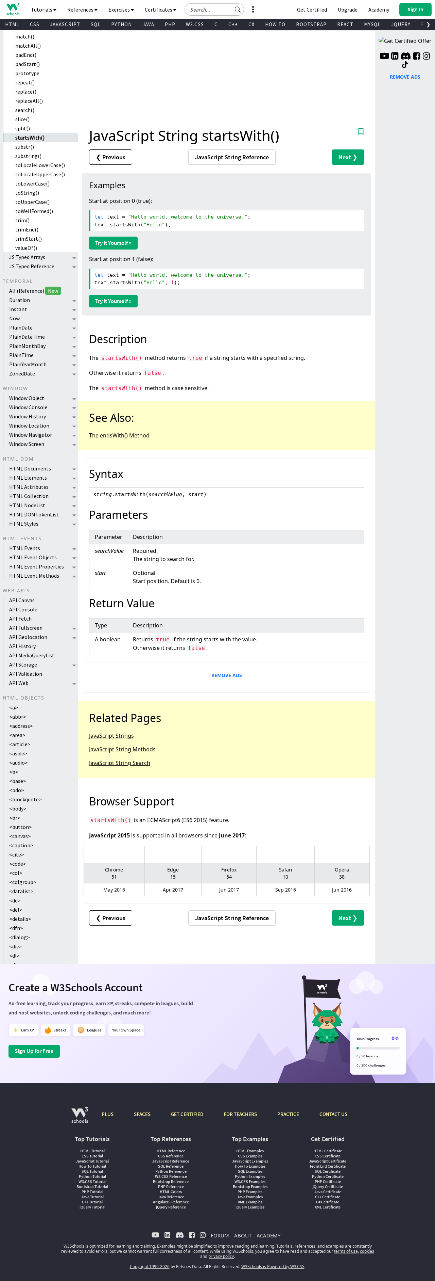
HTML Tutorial (92, 1150)
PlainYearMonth (28, 364)
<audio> (18, 762)
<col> (15, 872)
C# (251, 24)
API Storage (23, 664)
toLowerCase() (32, 183)
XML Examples (250, 1201)
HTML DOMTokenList (34, 514)
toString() (27, 192)
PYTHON (121, 24)
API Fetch (20, 618)
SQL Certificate (328, 1171)
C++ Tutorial (92, 1201)
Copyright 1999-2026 (150, 1266)
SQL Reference (171, 1166)
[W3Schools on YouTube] (384, 57)
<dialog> (19, 937)
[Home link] (12, 9)
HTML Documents (30, 468)
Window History (27, 416)
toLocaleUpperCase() (40, 174)
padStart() (27, 64)
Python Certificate (328, 1176)
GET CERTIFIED (187, 1114)
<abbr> (17, 716)
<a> (13, 707)
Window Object (26, 398)
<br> (14, 817)
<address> (21, 725)
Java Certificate (327, 1191)
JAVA (148, 24)
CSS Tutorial (92, 1155)
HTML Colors (171, 1191)
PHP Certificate (328, 1181)
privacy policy (221, 1256)
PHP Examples (250, 1191)
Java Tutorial (92, 1196)
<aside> (18, 753)
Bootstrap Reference (171, 1181)
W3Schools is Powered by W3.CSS (272, 1266)
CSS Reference (171, 1155)
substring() (28, 156)
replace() (25, 91)
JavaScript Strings (111, 735)
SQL (96, 24)
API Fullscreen (25, 627)
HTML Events (24, 548)
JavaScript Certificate (327, 1161)
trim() (22, 220)
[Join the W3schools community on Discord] (405, 57)
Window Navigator (30, 434)
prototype (27, 73)
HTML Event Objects (33, 557)
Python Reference (171, 1171)
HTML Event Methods (34, 575)
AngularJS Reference (171, 1201)
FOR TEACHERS (240, 1114)
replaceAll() (29, 100)
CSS (34, 24)
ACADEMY (268, 1235)
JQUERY (401, 24)
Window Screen (26, 444)
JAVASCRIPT (65, 24)
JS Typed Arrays (27, 257)
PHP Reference (171, 1186)
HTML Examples (250, 1150)
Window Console (28, 407)
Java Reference (171, 1196)
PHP (170, 24)
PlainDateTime (27, 336)
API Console (23, 609)
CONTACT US (333, 1114)
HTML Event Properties (36, 566)
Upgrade (348, 9)
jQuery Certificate (328, 1186)
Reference (232, 157)
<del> (15, 909)
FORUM (220, 1235)
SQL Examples (250, 1171)
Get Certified (312, 9)
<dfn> (16, 928)
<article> (20, 744)
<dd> (15, 900)
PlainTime (21, 355)
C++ (233, 24)
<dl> (14, 955)
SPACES (142, 1114)
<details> (20, 918)
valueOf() (26, 247)
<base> (17, 781)
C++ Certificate (327, 1196)
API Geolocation (28, 637)
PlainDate (21, 327)
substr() (24, 146)
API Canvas (22, 600)
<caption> (21, 845)
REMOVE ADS (226, 675)
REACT (345, 24)
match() (24, 36)
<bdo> (16, 790)
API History (22, 646)
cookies (367, 1251)
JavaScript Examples (250, 1161)
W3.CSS (195, 24)
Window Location (29, 425)
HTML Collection (29, 496)
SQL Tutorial (92, 1171)
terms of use (346, 1251)
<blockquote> (25, 799)
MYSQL (372, 24)
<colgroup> (22, 882)
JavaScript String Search (119, 763)
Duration (19, 300)
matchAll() (28, 45)
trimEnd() (26, 229)
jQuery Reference (171, 1207)
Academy (378, 9)
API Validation (25, 673)
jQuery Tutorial (92, 1207)
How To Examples (250, 1166)
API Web (19, 682)
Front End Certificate (328, 1166)
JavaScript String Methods (122, 749)
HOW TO (275, 24)
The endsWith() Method (119, 435)
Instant (18, 309)
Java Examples (250, 1196)
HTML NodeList (27, 505)
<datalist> (21, 891)
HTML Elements (28, 477)
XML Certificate (328, 1207)
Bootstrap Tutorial (92, 1186)
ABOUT (242, 1235)
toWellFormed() (34, 211)
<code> (17, 863)
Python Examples (250, 1176)
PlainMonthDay (27, 345)
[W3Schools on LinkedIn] (394, 57)
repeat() (25, 82)
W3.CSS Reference (171, 1176)
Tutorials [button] (42, 9)
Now (14, 318)
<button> (20, 826)
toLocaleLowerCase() (40, 165)
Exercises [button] (119, 9)
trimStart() (28, 238)
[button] (238, 9)
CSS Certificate (328, 1155)
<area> (17, 735)
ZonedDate (22, 373)
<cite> (16, 854)
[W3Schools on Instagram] (426, 57)
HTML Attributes (29, 486)
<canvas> (20, 836)
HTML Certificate (327, 1150)
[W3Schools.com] (79, 1118)
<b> (13, 771)
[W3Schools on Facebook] (416, 57)
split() (22, 128)
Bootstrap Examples (250, 1186)
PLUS (108, 1114)
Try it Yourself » (113, 242)
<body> (18, 808)
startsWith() (30, 137)
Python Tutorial (92, 1176)
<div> (15, 946)
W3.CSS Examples (249, 1181)
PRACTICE (288, 1114)
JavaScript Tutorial (92, 1161)
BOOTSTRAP (311, 24)
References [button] (80, 9)
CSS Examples (250, 1155)
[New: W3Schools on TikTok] (405, 65)
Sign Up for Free (34, 1051)
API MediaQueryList (31, 655)
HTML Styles (23, 523)
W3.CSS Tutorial (92, 1181)
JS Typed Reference (31, 266)
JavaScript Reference (170, 1161)
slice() (22, 119)
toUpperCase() (32, 201)
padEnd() (25, 54)
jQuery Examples (250, 1207)
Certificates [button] (159, 9)
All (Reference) (33, 290)
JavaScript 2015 (109, 835)
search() (24, 110)
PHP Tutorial (92, 1191)
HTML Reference (171, 1150)
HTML (12, 24)
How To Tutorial (92, 1166)
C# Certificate (327, 1201)
